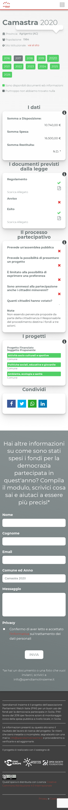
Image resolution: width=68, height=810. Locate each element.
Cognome (10, 533)
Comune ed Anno (17, 570)
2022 (18, 66)
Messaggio (11, 589)
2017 (18, 58)
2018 (30, 58)
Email (7, 551)
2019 (41, 58)
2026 (7, 74)
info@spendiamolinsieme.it (26, 737)
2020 (53, 58)
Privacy (8, 622)
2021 (7, 66)
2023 (30, 66)
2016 (7, 58)
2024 (42, 66)
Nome (7, 514)
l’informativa (19, 634)
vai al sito (33, 45)
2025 (55, 66)
